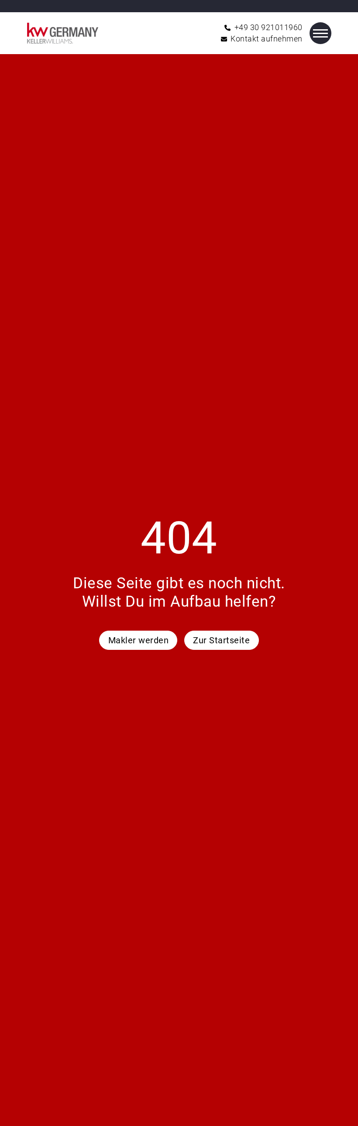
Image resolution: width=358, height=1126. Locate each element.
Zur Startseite (221, 640)
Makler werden (138, 640)
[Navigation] (320, 33)
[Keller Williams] (62, 33)
